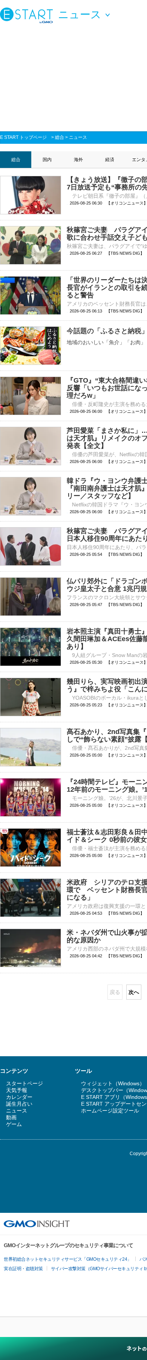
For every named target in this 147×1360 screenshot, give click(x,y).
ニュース (78, 137)
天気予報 (16, 1090)
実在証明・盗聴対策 (23, 1268)
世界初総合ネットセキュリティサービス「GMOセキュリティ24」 (68, 1259)
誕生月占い (19, 1104)
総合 (59, 137)
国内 (47, 159)
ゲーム (14, 1124)
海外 (78, 159)
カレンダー (19, 1097)
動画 (11, 1117)
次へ (134, 992)
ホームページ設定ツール (110, 1111)
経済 (109, 159)
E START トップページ (23, 137)
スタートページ (24, 1083)
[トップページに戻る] (28, 15)
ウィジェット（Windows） (113, 1083)
